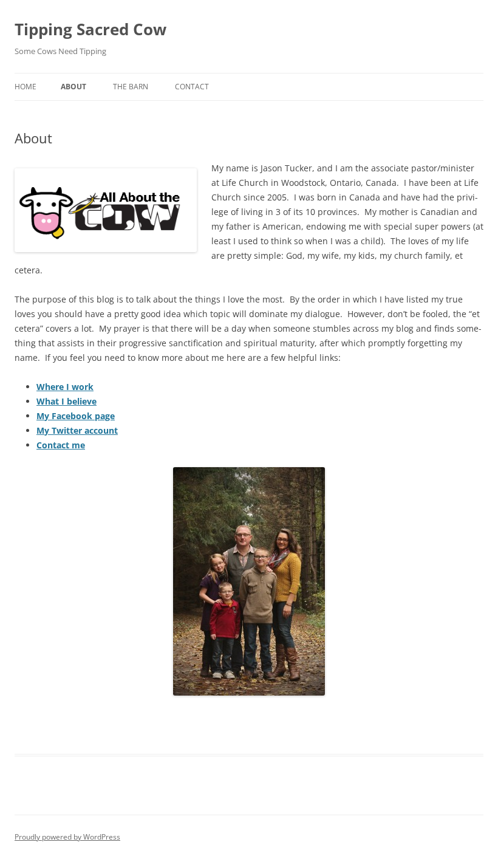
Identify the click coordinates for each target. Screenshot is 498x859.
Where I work (65, 386)
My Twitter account (77, 430)
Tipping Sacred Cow (90, 29)
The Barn (130, 86)
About (73, 86)
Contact (192, 86)
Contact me (60, 445)
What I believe (66, 401)
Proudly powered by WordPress (67, 837)
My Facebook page (75, 416)
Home (25, 86)
